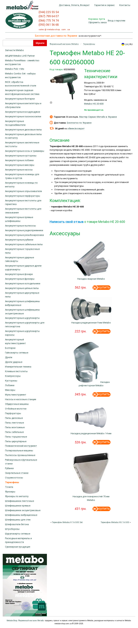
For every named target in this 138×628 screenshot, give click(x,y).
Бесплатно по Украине (79, 122)
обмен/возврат (76, 128)
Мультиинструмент (15, 394)
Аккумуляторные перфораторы (22, 195)
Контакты (124, 5)
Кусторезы (11, 380)
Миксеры (10, 390)
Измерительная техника (18, 366)
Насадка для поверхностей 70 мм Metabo (91, 498)
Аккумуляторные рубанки (19, 239)
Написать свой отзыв (67, 222)
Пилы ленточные (14, 422)
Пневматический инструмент (21, 445)
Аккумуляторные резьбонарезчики (24, 235)
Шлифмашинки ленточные (19, 501)
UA (126, 44)
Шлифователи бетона (17, 524)
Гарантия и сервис (104, 5)
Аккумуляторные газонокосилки (23, 116)
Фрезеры (10, 491)
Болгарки (10, 348)
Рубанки (9, 468)
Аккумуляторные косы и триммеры (24, 151)
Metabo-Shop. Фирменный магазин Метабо (25, 620)
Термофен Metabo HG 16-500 (115, 522)
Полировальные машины (19, 450)
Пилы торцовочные (16, 436)
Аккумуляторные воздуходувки (22, 111)
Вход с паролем (116, 20)
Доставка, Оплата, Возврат (74, 5)
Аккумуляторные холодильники (22, 283)
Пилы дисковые (14, 418)
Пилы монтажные (15, 427)
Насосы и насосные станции (20, 399)
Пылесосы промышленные (20, 455)
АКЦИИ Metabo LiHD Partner (20, 55)
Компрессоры (13, 376)
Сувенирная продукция (17, 546)
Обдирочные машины (17, 404)
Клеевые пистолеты (16, 371)
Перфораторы (13, 413)
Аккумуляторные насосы (19, 169)
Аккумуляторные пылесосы (20, 225)
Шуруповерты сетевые (17, 533)
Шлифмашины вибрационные (21, 515)
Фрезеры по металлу (16, 496)
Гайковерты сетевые (16, 352)
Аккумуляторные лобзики (19, 160)
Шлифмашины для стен (18, 519)
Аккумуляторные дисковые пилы (23, 129)
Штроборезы (12, 529)
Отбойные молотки (15, 408)
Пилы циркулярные (15, 441)
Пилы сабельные (14, 432)
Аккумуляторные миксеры (19, 165)
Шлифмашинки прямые (17, 505)
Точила (9, 487)
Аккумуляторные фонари (19, 274)
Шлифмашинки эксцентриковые (22, 510)
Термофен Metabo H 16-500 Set (67, 522)
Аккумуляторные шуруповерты (22, 318)
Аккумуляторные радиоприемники (24, 230)
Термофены (12, 482)
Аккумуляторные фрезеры (19, 278)
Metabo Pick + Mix (14, 69)
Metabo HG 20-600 (94, 103)
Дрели (8, 357)
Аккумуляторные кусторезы (20, 155)
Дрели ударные (13, 362)
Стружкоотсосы (14, 477)
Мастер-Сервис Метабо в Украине (98, 116)
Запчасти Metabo (14, 50)
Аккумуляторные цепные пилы (22, 288)
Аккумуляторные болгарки (20, 98)
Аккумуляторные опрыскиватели (23, 191)
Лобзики (9, 385)
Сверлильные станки (16, 473)
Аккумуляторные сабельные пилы (24, 244)
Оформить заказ (97, 22)
